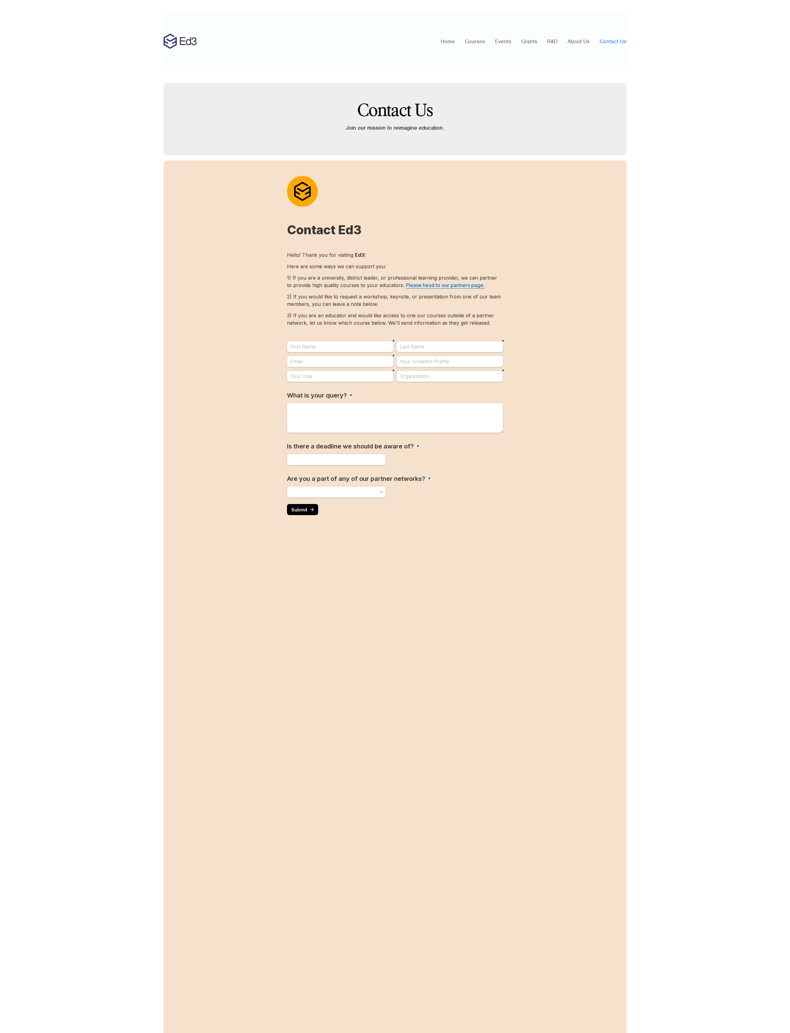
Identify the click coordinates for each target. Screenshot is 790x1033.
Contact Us (613, 41)
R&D (552, 41)
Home (448, 41)
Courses (475, 41)
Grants (529, 41)
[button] (503, 41)
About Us (579, 41)
